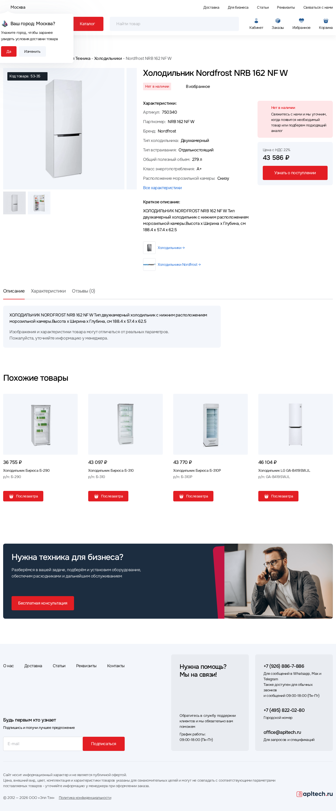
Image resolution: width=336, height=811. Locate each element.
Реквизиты (286, 7)
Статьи (263, 7)
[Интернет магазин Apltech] (315, 794)
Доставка (211, 7)
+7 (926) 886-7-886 (284, 666)
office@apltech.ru (282, 732)
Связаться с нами (318, 7)
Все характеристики (162, 187)
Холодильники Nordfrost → (179, 264)
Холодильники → (171, 247)
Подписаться (103, 743)
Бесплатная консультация (42, 603)
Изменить (32, 51)
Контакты (116, 666)
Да (9, 51)
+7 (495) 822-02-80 (284, 710)
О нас (8, 666)
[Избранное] (71, 399)
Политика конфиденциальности (85, 797)
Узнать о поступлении (295, 173)
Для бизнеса (238, 7)
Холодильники (108, 58)
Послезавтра (27, 496)
